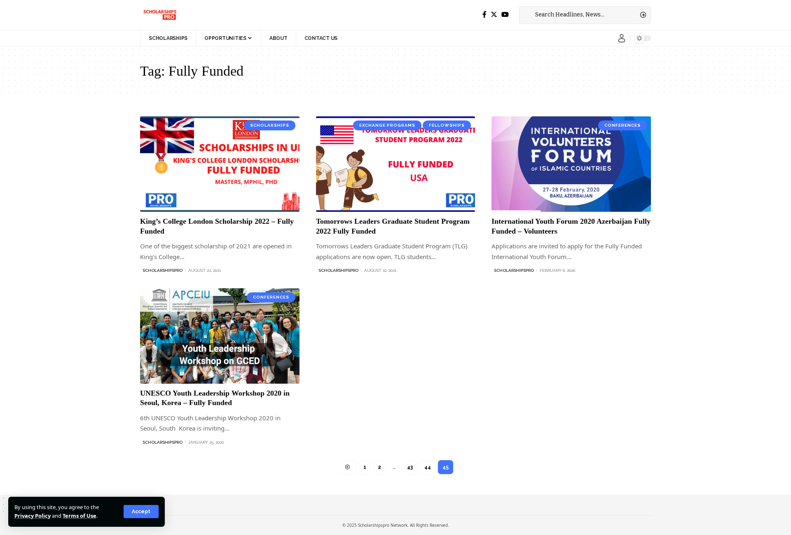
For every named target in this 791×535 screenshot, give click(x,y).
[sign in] (622, 38)
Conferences (622, 125)
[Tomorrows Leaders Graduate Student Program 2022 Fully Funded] (395, 164)
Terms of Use (79, 515)
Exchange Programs (387, 125)
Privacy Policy (32, 515)
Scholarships (269, 125)
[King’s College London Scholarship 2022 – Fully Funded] (220, 164)
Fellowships (447, 125)
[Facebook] (484, 14)
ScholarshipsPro (163, 270)
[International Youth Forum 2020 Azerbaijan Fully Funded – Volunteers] (571, 164)
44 (427, 467)
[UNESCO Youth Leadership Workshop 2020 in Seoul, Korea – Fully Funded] (220, 336)
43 (410, 467)
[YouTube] (505, 14)
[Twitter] (494, 14)
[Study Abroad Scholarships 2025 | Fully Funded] (159, 15)
